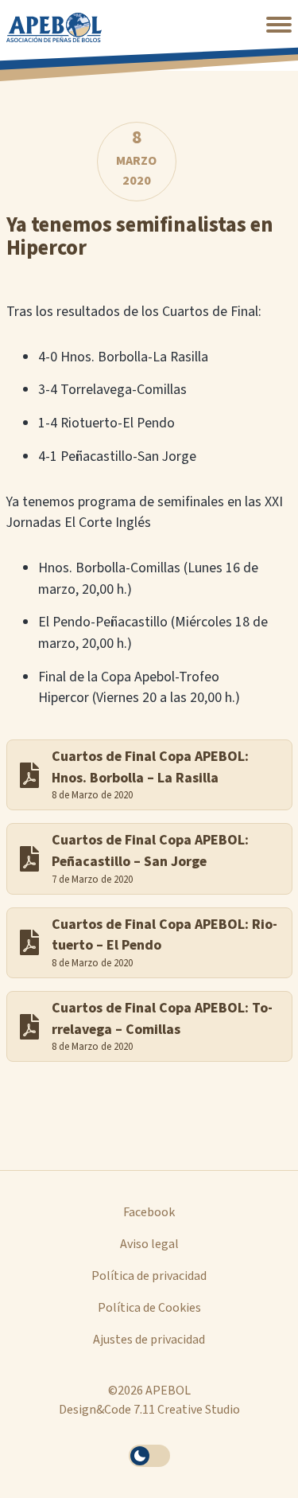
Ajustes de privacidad (149, 1339)
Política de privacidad (149, 1276)
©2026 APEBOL (149, 1390)
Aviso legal (149, 1244)
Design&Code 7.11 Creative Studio (149, 1409)
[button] (279, 25)
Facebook (149, 1212)
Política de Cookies (149, 1308)
